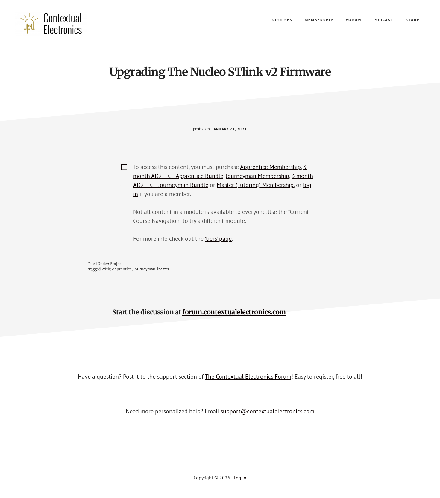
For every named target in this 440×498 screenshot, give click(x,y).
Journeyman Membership (257, 176)
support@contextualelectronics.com (267, 411)
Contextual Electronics (60, 24)
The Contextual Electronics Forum (248, 376)
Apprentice (122, 269)
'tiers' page (218, 239)
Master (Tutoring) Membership (255, 185)
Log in (240, 478)
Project (116, 263)
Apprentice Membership (270, 167)
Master (163, 269)
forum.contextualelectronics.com (234, 312)
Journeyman (144, 269)
